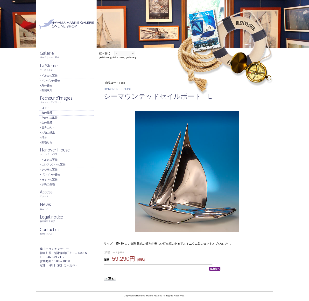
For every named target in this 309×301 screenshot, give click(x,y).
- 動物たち (46, 142)
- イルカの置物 (48, 75)
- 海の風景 (46, 112)
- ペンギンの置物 (50, 80)
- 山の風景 (46, 122)
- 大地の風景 (47, 132)
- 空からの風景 (48, 117)
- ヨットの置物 (48, 179)
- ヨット (44, 107)
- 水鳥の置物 (47, 184)
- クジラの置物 (48, 169)
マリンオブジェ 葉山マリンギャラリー (66, 24)
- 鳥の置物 (46, 85)
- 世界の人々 (47, 127)
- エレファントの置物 (52, 164)
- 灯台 (43, 137)
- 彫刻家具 (46, 90)
